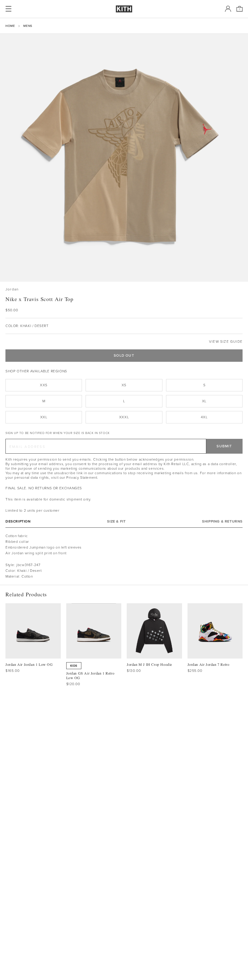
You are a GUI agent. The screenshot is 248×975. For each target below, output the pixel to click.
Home (10, 26)
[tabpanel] (124, 556)
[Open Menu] (8, 9)
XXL (43, 417)
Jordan (11, 289)
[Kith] (124, 8)
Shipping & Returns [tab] (222, 521)
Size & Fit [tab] (116, 521)
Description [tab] (18, 521)
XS (124, 385)
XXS (43, 385)
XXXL (124, 417)
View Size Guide (226, 341)
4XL (204, 417)
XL (204, 401)
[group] (124, 158)
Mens (27, 26)
